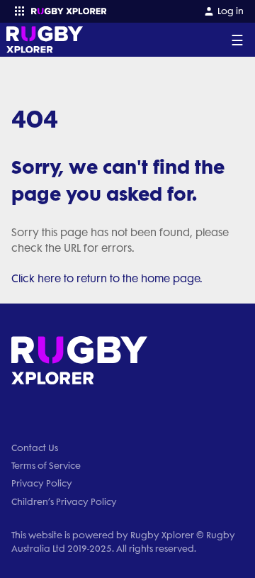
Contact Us (34, 448)
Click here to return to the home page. (107, 278)
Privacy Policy (41, 483)
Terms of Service (46, 465)
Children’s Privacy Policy (64, 501)
